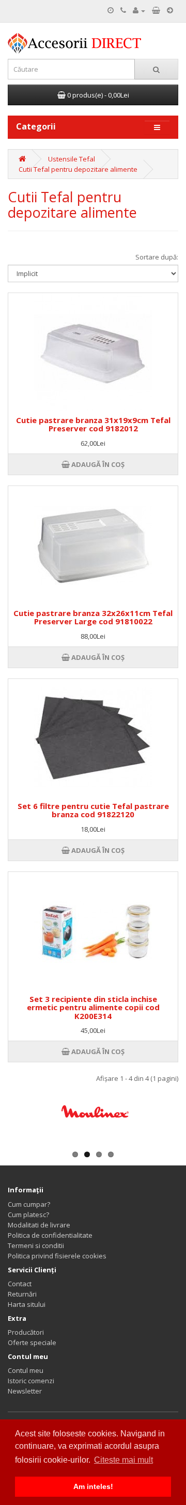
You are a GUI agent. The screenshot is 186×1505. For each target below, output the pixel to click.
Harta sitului (26, 1304)
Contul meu (25, 1370)
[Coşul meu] (156, 10)
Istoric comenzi (31, 1380)
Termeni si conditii (36, 1245)
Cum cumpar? (29, 1204)
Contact (20, 1283)
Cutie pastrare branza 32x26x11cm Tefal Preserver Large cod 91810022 (93, 617)
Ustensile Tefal (71, 159)
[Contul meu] (139, 10)
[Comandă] (170, 10)
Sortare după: (156, 257)
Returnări (22, 1294)
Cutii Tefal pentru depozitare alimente (78, 169)
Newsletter (25, 1391)
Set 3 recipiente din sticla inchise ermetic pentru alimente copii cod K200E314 (93, 1007)
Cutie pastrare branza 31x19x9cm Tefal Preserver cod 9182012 (93, 424)
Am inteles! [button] (93, 1486)
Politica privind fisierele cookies (57, 1255)
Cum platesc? (28, 1214)
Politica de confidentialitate (50, 1235)
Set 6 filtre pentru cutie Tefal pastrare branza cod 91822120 (93, 810)
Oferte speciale (32, 1342)
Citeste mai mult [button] (123, 1459)
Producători (26, 1332)
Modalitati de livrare (39, 1224)
